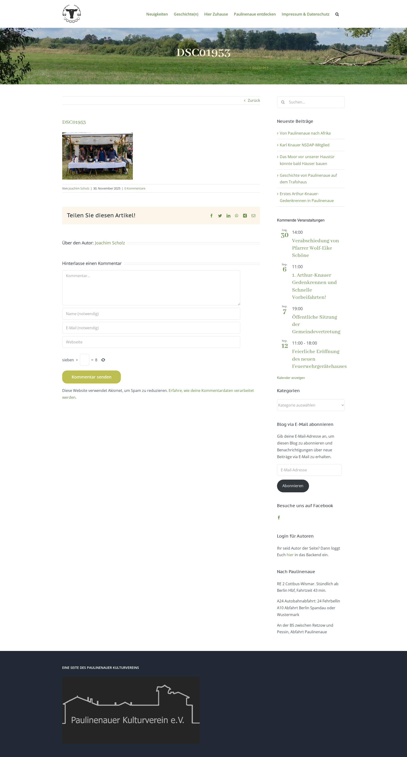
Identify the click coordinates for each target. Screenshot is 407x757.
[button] (337, 14)
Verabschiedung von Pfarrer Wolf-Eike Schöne (315, 248)
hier (290, 554)
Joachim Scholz (79, 188)
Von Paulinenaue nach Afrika (305, 133)
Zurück (254, 100)
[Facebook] (279, 517)
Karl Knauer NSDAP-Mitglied (305, 145)
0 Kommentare (134, 188)
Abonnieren (292, 485)
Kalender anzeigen (291, 377)
